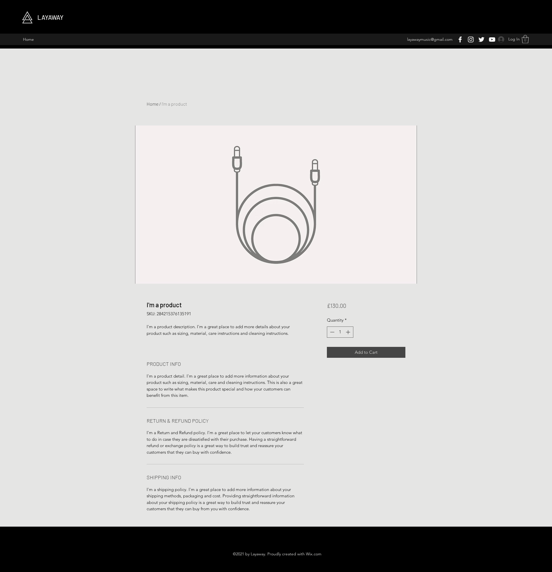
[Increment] (348, 332)
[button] (525, 39)
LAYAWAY (50, 17)
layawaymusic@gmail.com (430, 39)
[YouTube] (492, 39)
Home (152, 104)
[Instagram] (471, 39)
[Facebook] (460, 39)
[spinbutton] (340, 332)
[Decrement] (332, 332)
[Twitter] (481, 39)
